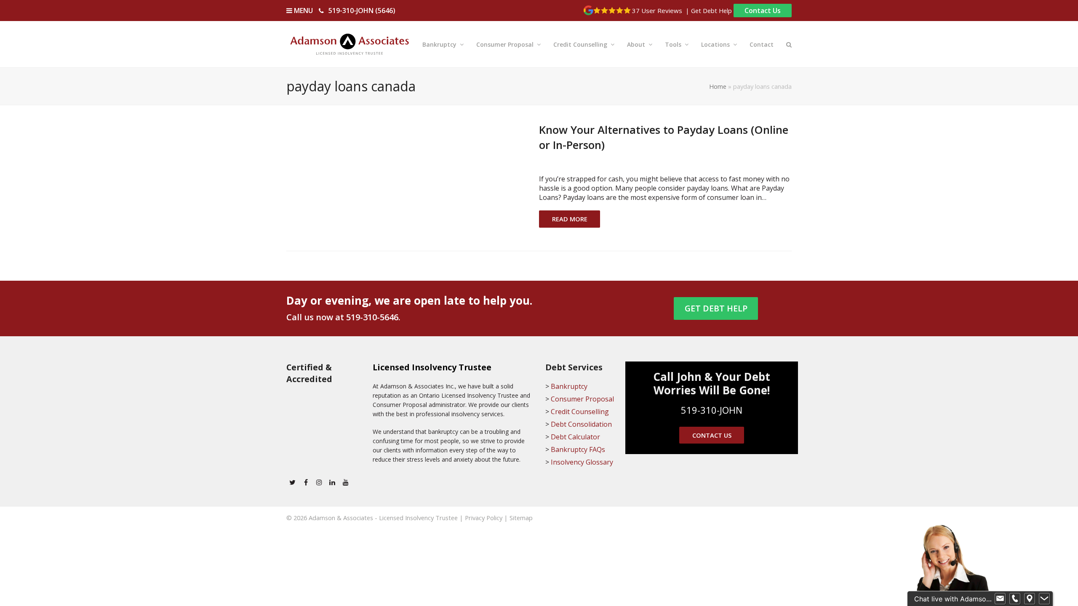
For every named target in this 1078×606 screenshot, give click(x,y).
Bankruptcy (569, 386)
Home (717, 86)
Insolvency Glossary (582, 462)
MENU (302, 10)
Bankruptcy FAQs (578, 449)
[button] (789, 44)
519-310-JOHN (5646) (361, 10)
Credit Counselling (580, 411)
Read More (569, 219)
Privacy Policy (483, 517)
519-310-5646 (372, 317)
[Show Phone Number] (1014, 599)
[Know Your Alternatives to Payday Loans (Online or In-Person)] (402, 179)
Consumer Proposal (582, 399)
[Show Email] (1000, 599)
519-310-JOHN (711, 410)
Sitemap (521, 517)
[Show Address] (1029, 599)
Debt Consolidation (581, 424)
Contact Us (762, 10)
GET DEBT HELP (716, 308)
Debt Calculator (575, 436)
